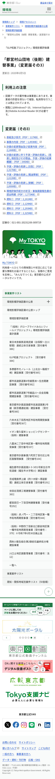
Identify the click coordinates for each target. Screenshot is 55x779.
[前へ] (6, 637)
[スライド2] (23, 637)
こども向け (44, 748)
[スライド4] (28, 637)
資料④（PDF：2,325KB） (20, 213)
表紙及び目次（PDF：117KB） (23, 137)
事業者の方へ (23, 754)
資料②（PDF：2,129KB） (20, 203)
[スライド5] (31, 637)
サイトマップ (29, 748)
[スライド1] (20, 637)
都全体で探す (46, 2)
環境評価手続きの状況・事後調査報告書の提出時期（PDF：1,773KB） (29, 192)
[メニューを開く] (49, 10)
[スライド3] (26, 637)
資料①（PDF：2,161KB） (20, 199)
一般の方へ (8, 754)
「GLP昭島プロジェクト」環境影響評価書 (27, 47)
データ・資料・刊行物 (14, 759)
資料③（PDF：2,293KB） (20, 208)
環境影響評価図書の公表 (20, 301)
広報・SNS (34, 759)
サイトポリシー (27, 742)
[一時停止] (34, 637)
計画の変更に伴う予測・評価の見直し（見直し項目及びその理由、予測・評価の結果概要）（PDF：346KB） (29, 158)
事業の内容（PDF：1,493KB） (23, 142)
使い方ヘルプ (9, 748)
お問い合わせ (9, 742)
